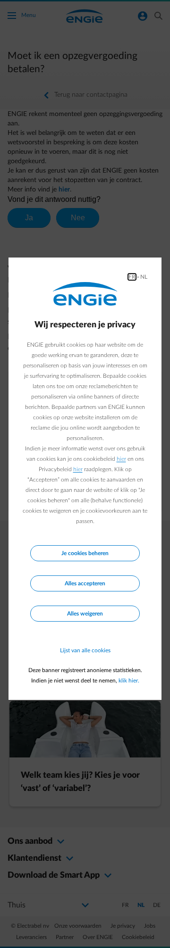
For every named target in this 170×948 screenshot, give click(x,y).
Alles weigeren (85, 613)
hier (121, 459)
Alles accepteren (85, 583)
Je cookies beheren (85, 553)
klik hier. (129, 680)
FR (132, 277)
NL (143, 277)
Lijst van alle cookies (85, 650)
